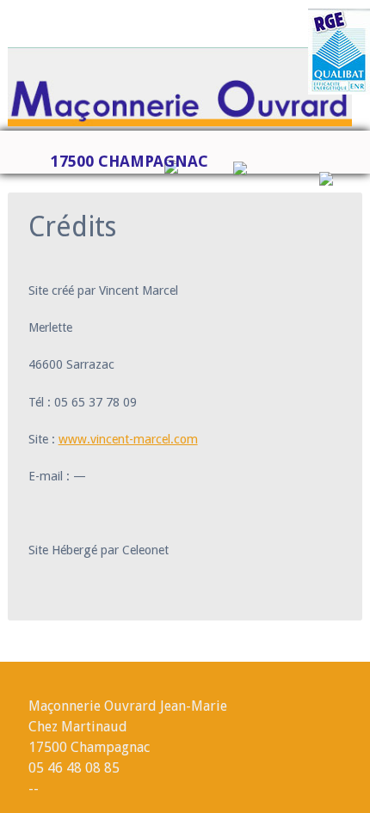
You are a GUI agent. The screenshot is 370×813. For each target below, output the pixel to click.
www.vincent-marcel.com (128, 439)
